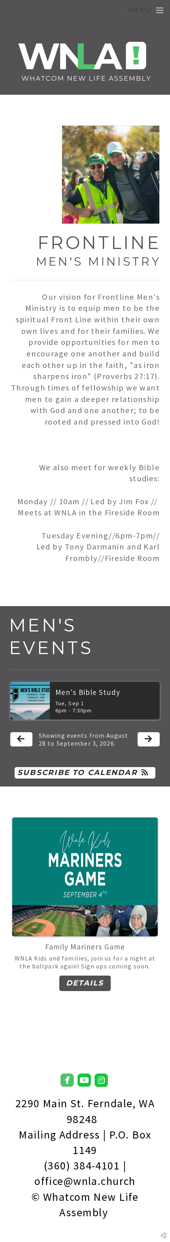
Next (150, 920)
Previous (19, 920)
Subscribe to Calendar (77, 772)
